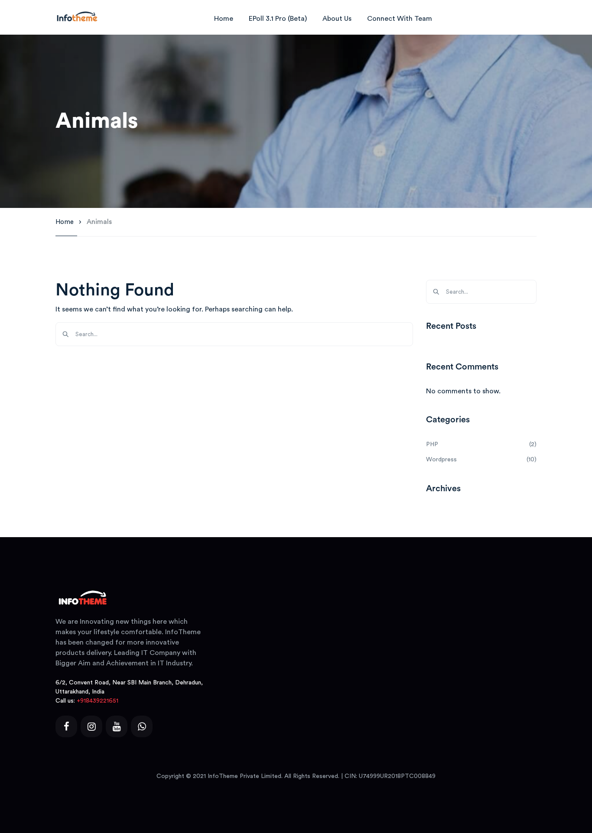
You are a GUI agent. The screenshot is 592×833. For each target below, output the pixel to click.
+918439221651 (97, 701)
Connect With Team (399, 18)
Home (223, 18)
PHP (432, 444)
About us (336, 18)
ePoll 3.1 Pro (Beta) (278, 18)
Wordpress (441, 460)
